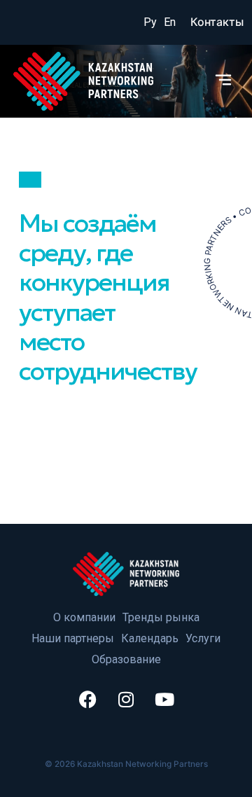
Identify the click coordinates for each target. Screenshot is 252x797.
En (170, 22)
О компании (84, 617)
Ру (150, 22)
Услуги (203, 638)
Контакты (217, 22)
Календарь (149, 638)
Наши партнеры (72, 638)
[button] (223, 81)
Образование (126, 659)
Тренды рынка (161, 617)
